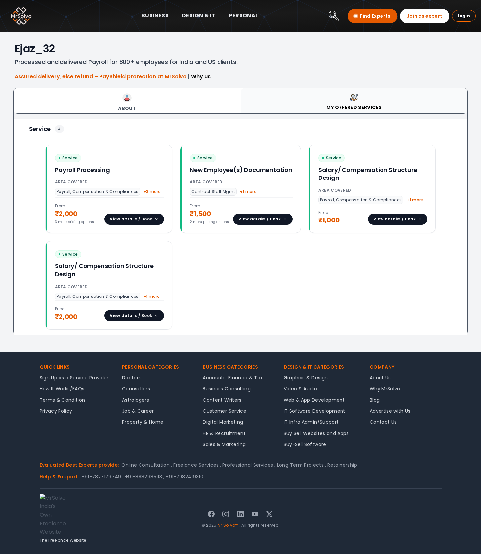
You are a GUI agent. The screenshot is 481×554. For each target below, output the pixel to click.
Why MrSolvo (385, 388)
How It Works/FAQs (62, 388)
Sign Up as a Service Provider (74, 378)
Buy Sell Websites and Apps (316, 433)
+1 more (248, 191)
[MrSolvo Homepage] (21, 16)
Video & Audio (300, 388)
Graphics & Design (306, 378)
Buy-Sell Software (305, 444)
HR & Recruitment (224, 433)
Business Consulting (227, 388)
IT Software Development (314, 411)
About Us (380, 378)
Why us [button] (201, 76)
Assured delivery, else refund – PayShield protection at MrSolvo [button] (101, 76)
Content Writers (222, 400)
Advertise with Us (390, 411)
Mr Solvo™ (228, 525)
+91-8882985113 (144, 476)
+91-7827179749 (103, 476)
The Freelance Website (63, 540)
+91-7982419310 (184, 476)
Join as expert (425, 16)
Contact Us (383, 422)
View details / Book (131, 219)
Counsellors (136, 388)
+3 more (152, 191)
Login (464, 16)
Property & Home (142, 422)
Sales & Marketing (224, 444)
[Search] (334, 16)
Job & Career (138, 411)
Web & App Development (314, 400)
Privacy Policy (56, 411)
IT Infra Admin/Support (311, 422)
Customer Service (224, 411)
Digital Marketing (223, 422)
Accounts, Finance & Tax (232, 378)
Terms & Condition (62, 400)
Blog (375, 400)
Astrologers (135, 400)
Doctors (131, 378)
